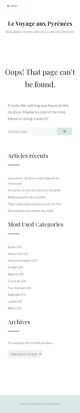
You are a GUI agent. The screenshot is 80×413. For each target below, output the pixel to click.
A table (12, 267)
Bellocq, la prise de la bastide (27, 197)
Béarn (12, 247)
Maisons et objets (19, 260)
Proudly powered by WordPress (40, 403)
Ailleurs (12, 308)
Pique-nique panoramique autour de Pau (34, 204)
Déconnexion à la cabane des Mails (31, 210)
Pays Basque (16, 288)
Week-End (15, 253)
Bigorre (13, 274)
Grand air (14, 281)
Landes (12, 301)
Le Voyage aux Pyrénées (40, 23)
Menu (13, 5)
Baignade (14, 294)
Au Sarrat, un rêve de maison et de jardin (34, 190)
